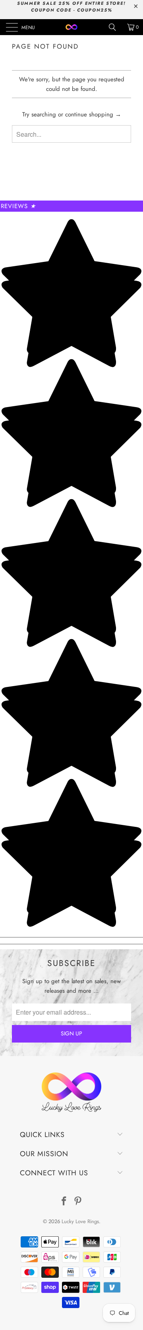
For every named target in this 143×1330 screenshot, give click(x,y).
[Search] (115, 27)
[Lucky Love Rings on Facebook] (64, 1201)
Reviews (18, 206)
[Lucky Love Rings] (71, 27)
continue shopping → (93, 114)
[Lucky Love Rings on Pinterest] (78, 1201)
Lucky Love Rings (80, 1221)
